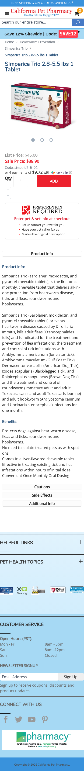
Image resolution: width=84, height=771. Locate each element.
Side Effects (42, 495)
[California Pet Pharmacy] (48, 13)
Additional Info (42, 503)
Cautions (42, 486)
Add (54, 181)
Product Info (42, 253)
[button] (42, 172)
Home (9, 42)
